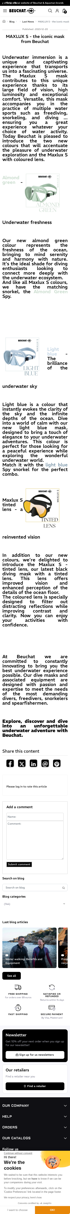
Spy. (35, 294)
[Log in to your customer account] (57, 11)
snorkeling (13, 117)
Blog (11, 21)
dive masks (46, 675)
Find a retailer (36, 1086)
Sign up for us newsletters (36, 1054)
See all (11, 976)
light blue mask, (43, 427)
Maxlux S (33, 76)
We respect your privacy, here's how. (23, 1197)
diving (54, 117)
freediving (55, 113)
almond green (50, 240)
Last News (28, 21)
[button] (50, 11)
